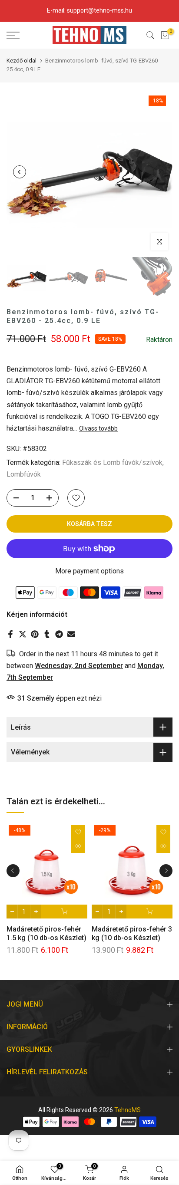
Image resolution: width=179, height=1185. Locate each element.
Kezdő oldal (21, 60)
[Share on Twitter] (23, 634)
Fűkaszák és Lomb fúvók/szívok (112, 462)
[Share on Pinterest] (35, 634)
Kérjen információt (37, 614)
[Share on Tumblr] (47, 634)
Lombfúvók (24, 474)
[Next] (159, 171)
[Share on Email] (71, 634)
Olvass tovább (98, 428)
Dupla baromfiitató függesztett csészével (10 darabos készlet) (136, 938)
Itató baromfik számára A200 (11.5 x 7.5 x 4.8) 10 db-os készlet (54, 938)
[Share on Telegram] (59, 634)
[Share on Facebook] (10, 634)
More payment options (89, 571)
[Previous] (19, 171)
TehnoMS (127, 1109)
